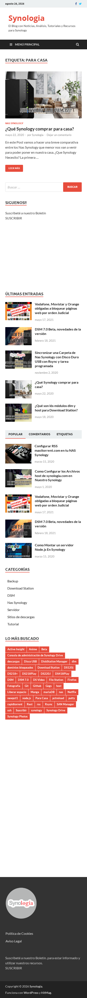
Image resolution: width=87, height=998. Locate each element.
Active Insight (15, 649)
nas (61, 692)
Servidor (13, 610)
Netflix (72, 692)
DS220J (46, 673)
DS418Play (62, 673)
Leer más (12, 167)
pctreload (58, 698)
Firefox (72, 679)
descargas (13, 661)
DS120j (68, 667)
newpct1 (12, 698)
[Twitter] (80, 4)
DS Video (39, 679)
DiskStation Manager (54, 661)
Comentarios (39, 434)
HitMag (46, 992)
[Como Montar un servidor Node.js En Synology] (18, 545)
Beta (44, 649)
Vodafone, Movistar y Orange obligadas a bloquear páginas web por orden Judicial (57, 308)
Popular (15, 434)
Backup (12, 581)
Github (37, 686)
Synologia (26, 18)
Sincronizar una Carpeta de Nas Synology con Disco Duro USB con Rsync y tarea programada (57, 359)
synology (36, 710)
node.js (26, 698)
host (58, 686)
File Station (56, 679)
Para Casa (41, 698)
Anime (33, 649)
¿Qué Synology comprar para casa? (39, 128)
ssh (9, 710)
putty (71, 698)
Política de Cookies (19, 933)
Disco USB (30, 661)
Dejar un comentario (59, 135)
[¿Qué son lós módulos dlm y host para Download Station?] (18, 406)
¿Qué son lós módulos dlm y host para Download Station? (56, 408)
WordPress (31, 992)
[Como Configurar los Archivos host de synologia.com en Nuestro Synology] (18, 472)
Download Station (20, 588)
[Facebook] (76, 4)
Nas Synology (14, 123)
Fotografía (13, 686)
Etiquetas (65, 434)
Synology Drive (55, 710)
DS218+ (12, 673)
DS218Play (29, 673)
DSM (11, 595)
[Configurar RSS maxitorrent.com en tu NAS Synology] (18, 446)
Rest (30, 704)
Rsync (48, 704)
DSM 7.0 (23, 679)
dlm (74, 661)
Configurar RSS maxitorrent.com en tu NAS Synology (55, 450)
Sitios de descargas (21, 617)
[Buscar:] (43, 187)
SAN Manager (65, 704)
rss (39, 704)
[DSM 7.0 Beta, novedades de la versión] (18, 330)
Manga (35, 692)
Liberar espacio (16, 692)
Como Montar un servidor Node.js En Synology (54, 547)
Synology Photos (17, 716)
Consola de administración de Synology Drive (35, 655)
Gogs (49, 686)
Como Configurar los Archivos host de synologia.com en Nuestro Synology (57, 475)
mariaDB (49, 692)
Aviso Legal (13, 941)
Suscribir (21, 710)
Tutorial (13, 624)
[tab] (15, 434)
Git (27, 686)
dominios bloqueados (20, 667)
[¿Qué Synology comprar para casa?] (43, 96)
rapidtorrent (14, 704)
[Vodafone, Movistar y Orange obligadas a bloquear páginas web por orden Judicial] (18, 304)
